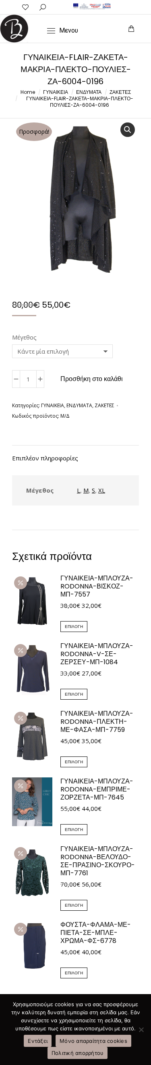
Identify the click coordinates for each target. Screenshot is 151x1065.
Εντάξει (38, 1041)
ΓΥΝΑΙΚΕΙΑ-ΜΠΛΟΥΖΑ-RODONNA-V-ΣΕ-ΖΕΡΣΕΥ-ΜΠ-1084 (96, 654)
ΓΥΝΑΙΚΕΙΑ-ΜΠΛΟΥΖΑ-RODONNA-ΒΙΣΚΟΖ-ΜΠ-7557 (96, 586)
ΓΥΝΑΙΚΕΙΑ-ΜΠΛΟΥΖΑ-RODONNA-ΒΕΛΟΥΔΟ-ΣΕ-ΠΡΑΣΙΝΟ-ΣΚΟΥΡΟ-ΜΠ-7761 (97, 861)
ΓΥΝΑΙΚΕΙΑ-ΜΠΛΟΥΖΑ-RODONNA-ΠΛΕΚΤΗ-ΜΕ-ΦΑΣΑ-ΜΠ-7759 (96, 722)
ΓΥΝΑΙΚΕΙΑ (52, 405)
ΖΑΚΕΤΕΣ (104, 405)
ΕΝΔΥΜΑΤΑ (79, 405)
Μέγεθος (24, 337)
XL (101, 490)
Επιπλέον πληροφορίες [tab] (45, 458)
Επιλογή (74, 627)
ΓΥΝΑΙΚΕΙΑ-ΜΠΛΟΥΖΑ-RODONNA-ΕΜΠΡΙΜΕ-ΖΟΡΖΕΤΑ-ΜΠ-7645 (96, 789)
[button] (31, 6)
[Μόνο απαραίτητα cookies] (141, 1030)
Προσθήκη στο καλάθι (91, 378)
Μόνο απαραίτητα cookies (93, 1041)
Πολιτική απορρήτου (78, 1053)
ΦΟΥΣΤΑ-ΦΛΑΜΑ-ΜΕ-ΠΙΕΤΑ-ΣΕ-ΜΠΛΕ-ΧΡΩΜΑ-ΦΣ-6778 (95, 933)
